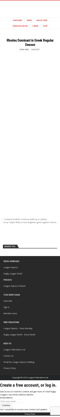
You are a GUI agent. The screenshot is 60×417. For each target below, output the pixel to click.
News (29, 20)
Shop (45, 26)
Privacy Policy (9, 368)
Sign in (6, 307)
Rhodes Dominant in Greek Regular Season (30, 42)
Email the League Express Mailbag (18, 362)
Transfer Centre (20, 26)
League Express (10, 267)
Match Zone (42, 20)
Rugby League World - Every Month (19, 334)
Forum (35, 26)
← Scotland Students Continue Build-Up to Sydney (24, 219)
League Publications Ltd (14, 349)
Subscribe (17, 20)
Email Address (6, 397)
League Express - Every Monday (17, 328)
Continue (6, 405)
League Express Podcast (14, 286)
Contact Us (8, 355)
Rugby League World (12, 273)
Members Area (10, 313)
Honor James (24, 49)
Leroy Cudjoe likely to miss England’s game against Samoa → (30, 222)
